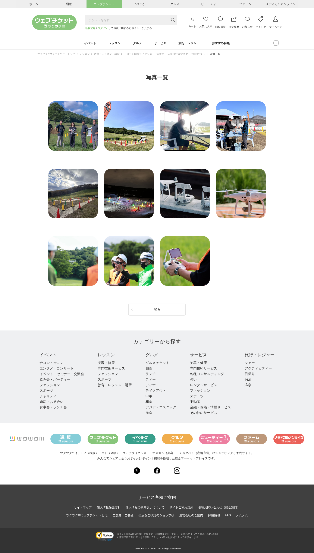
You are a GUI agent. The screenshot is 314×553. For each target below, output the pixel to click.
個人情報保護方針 (109, 507)
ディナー (152, 385)
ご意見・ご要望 (123, 515)
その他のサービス (203, 413)
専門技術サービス (111, 368)
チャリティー (50, 396)
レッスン (84, 53)
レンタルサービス (203, 385)
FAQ (228, 515)
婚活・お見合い (51, 401)
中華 (148, 396)
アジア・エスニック (160, 407)
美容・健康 (106, 363)
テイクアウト (155, 390)
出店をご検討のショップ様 (156, 515)
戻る (157, 309)
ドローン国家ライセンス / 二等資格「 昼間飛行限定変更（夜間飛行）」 (165, 53)
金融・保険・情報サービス (210, 407)
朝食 (148, 368)
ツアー (250, 363)
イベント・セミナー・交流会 (62, 374)
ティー (150, 379)
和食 (148, 401)
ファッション (50, 385)
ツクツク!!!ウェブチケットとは (87, 515)
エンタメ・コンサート (57, 368)
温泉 (248, 385)
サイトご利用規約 (181, 507)
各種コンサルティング (207, 374)
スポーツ (46, 390)
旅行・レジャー (259, 354)
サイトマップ (83, 507)
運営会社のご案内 (191, 515)
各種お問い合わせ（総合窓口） (219, 507)
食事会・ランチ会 (53, 407)
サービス (198, 354)
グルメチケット (157, 363)
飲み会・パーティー (55, 379)
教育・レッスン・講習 (107, 53)
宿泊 (248, 379)
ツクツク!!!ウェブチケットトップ (56, 53)
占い (193, 379)
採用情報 (214, 515)
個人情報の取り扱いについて (145, 507)
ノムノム (242, 515)
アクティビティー (258, 368)
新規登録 (90, 28)
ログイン (102, 28)
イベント (48, 354)
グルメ (151, 354)
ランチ (150, 374)
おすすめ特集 (221, 43)
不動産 (195, 401)
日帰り (250, 374)
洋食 (148, 413)
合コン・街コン (51, 363)
